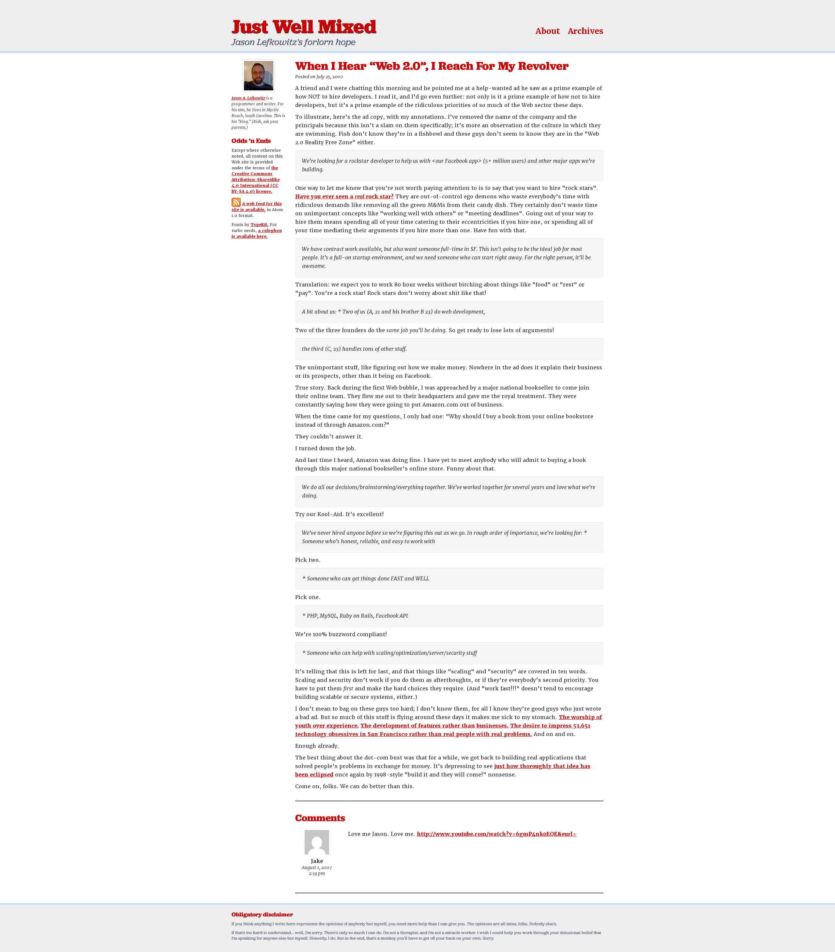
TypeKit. (259, 224)
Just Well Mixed (304, 26)
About (548, 31)
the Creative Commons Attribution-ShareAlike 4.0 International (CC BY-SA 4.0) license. (256, 179)
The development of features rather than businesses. (434, 725)
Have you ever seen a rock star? (344, 196)
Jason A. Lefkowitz (248, 98)
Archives (585, 31)
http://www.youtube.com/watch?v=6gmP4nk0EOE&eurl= (496, 834)
